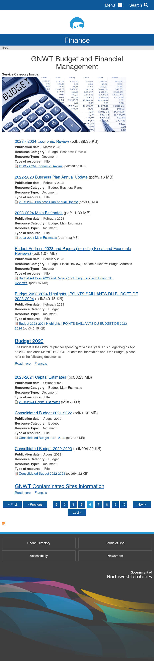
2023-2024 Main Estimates (39, 212)
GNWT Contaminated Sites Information (59, 485)
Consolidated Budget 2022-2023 (43, 448)
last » (77, 512)
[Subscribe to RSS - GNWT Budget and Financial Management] (3, 526)
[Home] (77, 23)
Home (5, 48)
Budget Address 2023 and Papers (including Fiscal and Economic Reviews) (73, 250)
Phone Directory (38, 543)
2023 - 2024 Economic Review (42, 141)
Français (41, 363)
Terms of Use (115, 543)
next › (142, 504)
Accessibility (39, 555)
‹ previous (35, 504)
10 (124, 504)
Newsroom (115, 555)
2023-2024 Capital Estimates (40, 377)
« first (12, 504)
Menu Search (123, 5)
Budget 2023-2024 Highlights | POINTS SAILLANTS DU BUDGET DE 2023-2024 (76, 296)
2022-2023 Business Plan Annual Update (51, 177)
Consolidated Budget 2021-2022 (43, 413)
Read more (23, 363)
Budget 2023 (29, 340)
